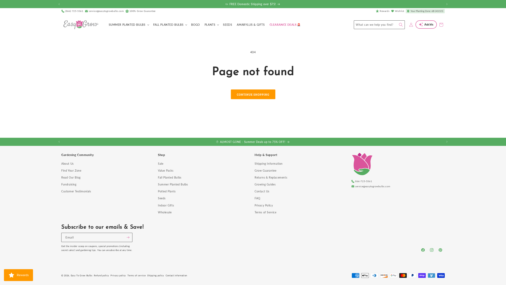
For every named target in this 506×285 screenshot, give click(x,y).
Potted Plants (167, 191)
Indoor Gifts (166, 205)
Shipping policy (155, 275)
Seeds (162, 198)
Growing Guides (265, 184)
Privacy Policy (264, 205)
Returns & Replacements (271, 177)
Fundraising (68, 184)
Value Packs (166, 170)
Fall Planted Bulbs (169, 177)
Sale (160, 163)
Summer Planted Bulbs (173, 184)
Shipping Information (269, 163)
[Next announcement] (447, 4)
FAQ (257, 198)
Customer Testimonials (76, 191)
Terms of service (136, 275)
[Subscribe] (128, 237)
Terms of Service (266, 212)
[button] (128, 25)
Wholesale (165, 212)
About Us (67, 163)
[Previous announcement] (59, 4)
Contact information (176, 275)
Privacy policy (118, 275)
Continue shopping (253, 94)
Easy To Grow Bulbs (82, 275)
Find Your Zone (71, 170)
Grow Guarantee (265, 170)
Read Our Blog (71, 177)
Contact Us (262, 191)
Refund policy (101, 275)
